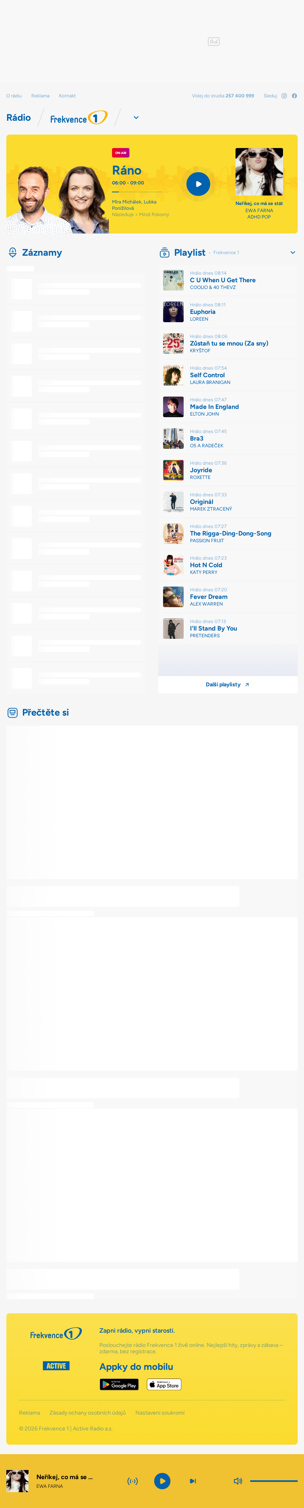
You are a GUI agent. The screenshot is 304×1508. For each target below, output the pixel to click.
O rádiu (14, 96)
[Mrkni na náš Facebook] (294, 96)
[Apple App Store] (164, 1384)
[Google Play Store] (119, 1384)
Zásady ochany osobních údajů (87, 1413)
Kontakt (67, 96)
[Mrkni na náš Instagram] (284, 96)
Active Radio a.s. (93, 1428)
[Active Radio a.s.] (56, 1375)
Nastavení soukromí (159, 1413)
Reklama (40, 96)
